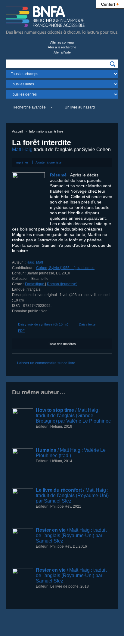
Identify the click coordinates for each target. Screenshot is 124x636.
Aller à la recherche (62, 47)
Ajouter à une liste (48, 162)
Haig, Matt (34, 262)
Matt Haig (22, 149)
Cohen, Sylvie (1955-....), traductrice (65, 268)
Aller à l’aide (62, 52)
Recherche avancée (29, 107)
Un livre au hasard (80, 107)
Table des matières (62, 344)
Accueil (17, 131)
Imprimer (21, 162)
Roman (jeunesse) (62, 284)
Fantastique (35, 284)
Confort (110, 4)
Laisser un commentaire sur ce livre (46, 363)
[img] (112, 64)
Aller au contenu (62, 42)
